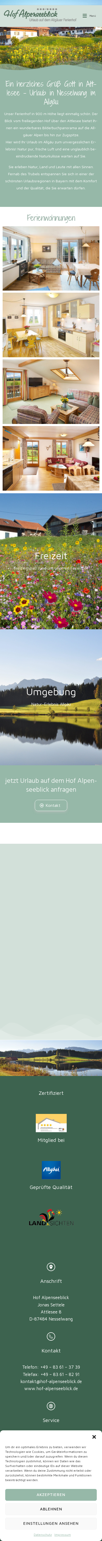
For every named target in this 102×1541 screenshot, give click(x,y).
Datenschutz (43, 1535)
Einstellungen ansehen (51, 1523)
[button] (94, 1437)
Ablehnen (51, 1509)
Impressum (62, 1535)
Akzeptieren (51, 1494)
